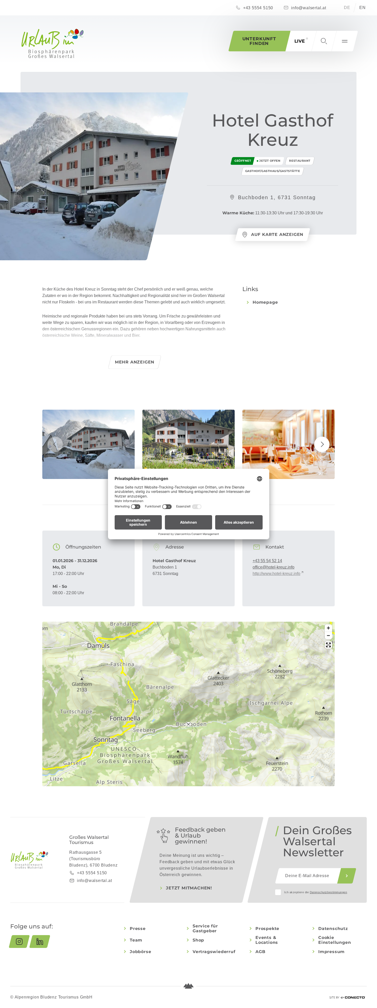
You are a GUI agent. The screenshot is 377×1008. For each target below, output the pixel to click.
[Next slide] (322, 444)
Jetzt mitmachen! (189, 888)
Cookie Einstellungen (334, 940)
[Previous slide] (55, 444)
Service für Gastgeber (205, 928)
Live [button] (299, 41)
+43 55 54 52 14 (267, 561)
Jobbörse (140, 951)
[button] (324, 41)
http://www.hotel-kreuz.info (276, 573)
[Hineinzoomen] (328, 628)
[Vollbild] (328, 645)
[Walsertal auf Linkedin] (40, 941)
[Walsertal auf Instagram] (19, 941)
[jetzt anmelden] (346, 876)
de (347, 7)
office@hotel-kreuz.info (273, 567)
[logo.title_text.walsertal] (53, 43)
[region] (188, 724)
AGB (260, 951)
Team (136, 940)
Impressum (331, 951)
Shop (198, 940)
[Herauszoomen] (328, 635)
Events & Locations (266, 940)
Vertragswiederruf (214, 951)
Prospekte (267, 928)
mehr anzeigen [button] (134, 362)
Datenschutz (333, 928)
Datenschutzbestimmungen (328, 892)
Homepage (265, 302)
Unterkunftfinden (259, 41)
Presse (138, 928)
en (362, 7)
